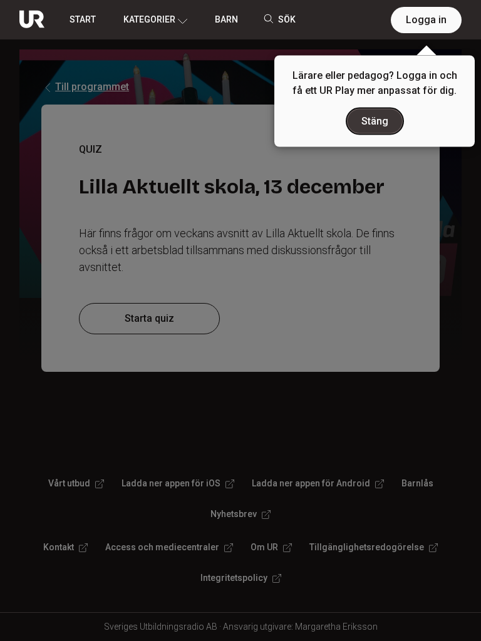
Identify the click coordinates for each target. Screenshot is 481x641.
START (83, 19)
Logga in (426, 20)
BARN (226, 19)
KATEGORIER (149, 19)
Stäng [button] (374, 121)
